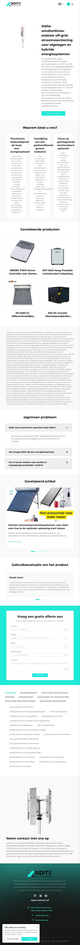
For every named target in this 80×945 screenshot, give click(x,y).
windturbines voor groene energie (25, 734)
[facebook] (35, 895)
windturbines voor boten (20, 766)
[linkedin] (46, 895)
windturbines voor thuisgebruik (23, 716)
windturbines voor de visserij (22, 762)
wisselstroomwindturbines (21, 725)
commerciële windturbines (21, 707)
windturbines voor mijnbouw (22, 757)
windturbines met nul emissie (57, 734)
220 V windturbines (45, 725)
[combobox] (15, 638)
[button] (33, 551)
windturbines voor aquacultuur (52, 762)
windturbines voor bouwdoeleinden (25, 753)
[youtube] (40, 895)
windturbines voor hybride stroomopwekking (29, 721)
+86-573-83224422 (42, 915)
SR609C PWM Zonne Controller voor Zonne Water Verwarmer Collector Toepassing (22, 272)
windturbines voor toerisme (51, 757)
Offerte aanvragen (53, 113)
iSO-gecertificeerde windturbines (24, 743)
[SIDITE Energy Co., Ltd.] (13, 4)
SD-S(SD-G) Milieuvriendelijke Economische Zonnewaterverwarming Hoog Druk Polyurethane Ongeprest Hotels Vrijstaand (22, 315)
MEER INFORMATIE (22, 251)
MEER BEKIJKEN (14, 542)
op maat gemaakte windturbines (24, 739)
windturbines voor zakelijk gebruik (25, 748)
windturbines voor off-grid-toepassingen (27, 712)
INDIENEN (40, 675)
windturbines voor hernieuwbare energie (28, 730)
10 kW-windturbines (58, 712)
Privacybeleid (62, 941)
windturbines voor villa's (52, 716)
